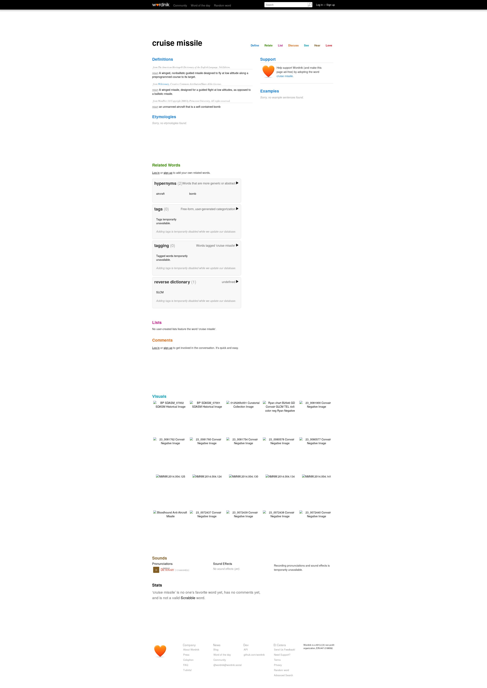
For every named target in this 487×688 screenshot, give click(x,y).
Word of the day (200, 5)
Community (180, 5)
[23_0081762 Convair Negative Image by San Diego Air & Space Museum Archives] (170, 441)
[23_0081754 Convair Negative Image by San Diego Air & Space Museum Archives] (243, 441)
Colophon (188, 660)
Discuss (293, 45)
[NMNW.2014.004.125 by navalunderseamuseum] (170, 476)
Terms (277, 660)
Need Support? (282, 654)
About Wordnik (191, 649)
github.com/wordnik (254, 654)
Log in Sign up (325, 4)
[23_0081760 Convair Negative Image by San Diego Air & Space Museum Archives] (207, 441)
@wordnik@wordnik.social (227, 665)
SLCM (160, 292)
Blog (215, 649)
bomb (192, 193)
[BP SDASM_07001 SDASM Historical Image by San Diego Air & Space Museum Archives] (207, 404)
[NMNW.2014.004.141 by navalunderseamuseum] (316, 476)
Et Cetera (280, 645)
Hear (317, 45)
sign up (168, 173)
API (246, 649)
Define (255, 45)
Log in (156, 173)
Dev (246, 645)
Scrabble (188, 597)
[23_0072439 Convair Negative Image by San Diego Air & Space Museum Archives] (243, 514)
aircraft (160, 193)
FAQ (185, 665)
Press (186, 654)
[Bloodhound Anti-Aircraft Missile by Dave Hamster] (170, 514)
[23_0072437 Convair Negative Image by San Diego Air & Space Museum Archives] (207, 514)
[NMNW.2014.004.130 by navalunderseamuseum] (243, 476)
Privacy (278, 665)
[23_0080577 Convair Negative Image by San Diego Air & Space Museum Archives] (316, 441)
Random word (222, 5)
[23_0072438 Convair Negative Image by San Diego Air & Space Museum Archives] (280, 514)
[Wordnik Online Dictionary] (160, 4)
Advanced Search (283, 675)
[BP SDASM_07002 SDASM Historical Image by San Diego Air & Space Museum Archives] (170, 404)
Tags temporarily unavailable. (166, 221)
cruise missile (285, 76)
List (280, 45)
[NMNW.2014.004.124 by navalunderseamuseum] (207, 476)
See (306, 45)
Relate (268, 45)
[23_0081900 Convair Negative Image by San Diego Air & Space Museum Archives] (316, 404)
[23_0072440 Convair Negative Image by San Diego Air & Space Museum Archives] (316, 514)
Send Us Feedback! (284, 649)
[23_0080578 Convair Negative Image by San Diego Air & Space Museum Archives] (280, 441)
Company (189, 645)
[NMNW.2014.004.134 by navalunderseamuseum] (280, 476)
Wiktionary (163, 83)
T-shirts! (187, 670)
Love (329, 45)
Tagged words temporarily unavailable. (172, 257)
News (216, 645)
